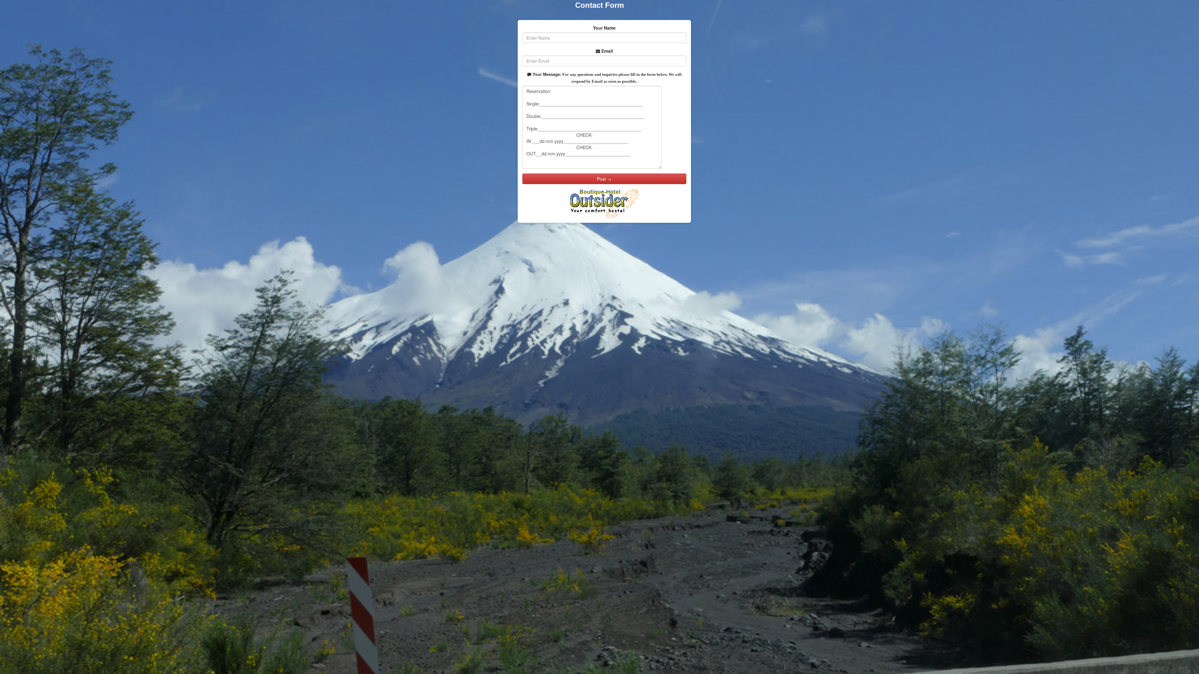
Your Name (604, 28)
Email (606, 51)
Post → (604, 179)
